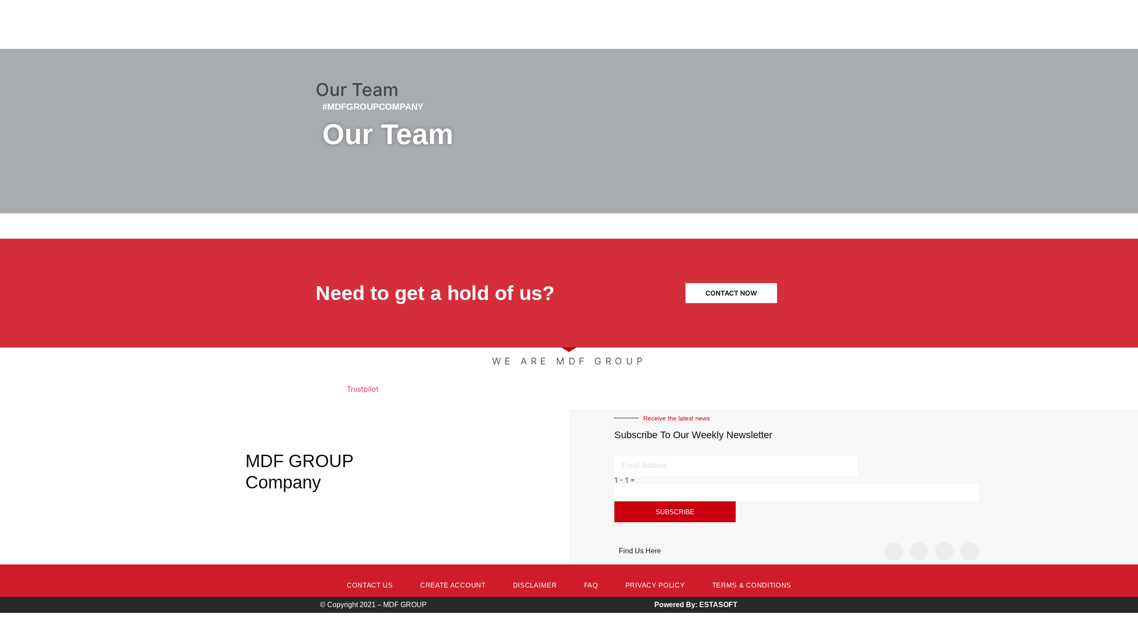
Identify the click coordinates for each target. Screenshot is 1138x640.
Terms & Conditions (752, 585)
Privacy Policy (655, 585)
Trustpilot (363, 388)
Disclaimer (535, 585)
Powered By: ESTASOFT (695, 604)
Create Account (453, 585)
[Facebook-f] (894, 551)
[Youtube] (969, 551)
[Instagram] (919, 551)
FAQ (591, 585)
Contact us (370, 585)
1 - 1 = (624, 480)
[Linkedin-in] (944, 551)
